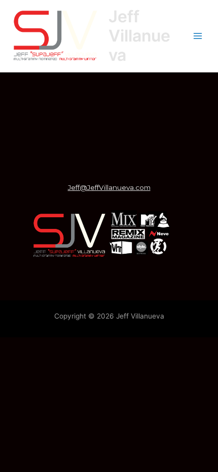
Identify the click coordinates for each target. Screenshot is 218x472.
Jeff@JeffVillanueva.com (109, 187)
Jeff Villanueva (139, 36)
